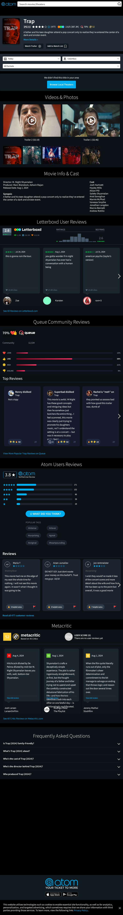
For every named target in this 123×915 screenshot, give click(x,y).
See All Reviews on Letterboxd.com (20, 310)
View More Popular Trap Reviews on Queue (24, 453)
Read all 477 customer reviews (18, 615)
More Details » (31, 39)
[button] (32, 58)
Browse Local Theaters (61, 84)
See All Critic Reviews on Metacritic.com (23, 718)
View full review (13, 698)
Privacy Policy (81, 910)
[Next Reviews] (119, 276)
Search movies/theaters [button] (32, 4)
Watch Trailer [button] (31, 46)
